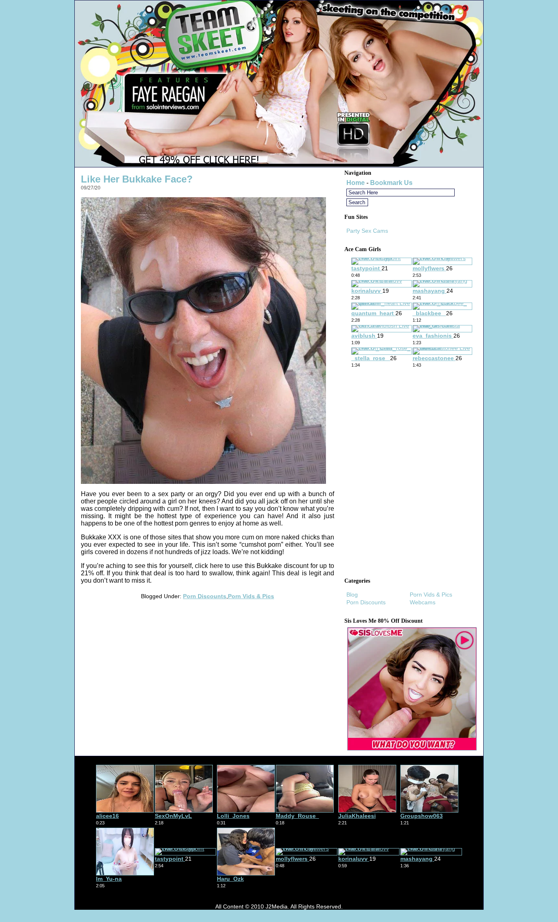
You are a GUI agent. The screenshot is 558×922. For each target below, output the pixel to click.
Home (355, 182)
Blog (352, 594)
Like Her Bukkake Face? (137, 179)
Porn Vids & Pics (251, 596)
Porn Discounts (204, 596)
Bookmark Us (391, 182)
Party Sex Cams (367, 230)
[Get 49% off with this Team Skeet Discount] (279, 164)
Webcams (422, 602)
